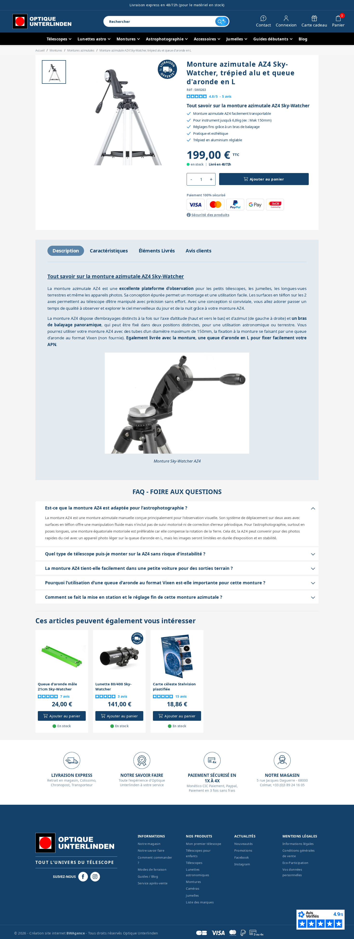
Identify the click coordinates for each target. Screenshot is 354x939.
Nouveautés (243, 844)
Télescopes (194, 863)
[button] (191, 179)
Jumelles (192, 895)
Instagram (242, 864)
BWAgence (76, 933)
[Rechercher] (222, 21)
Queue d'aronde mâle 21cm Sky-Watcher (57, 686)
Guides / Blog (148, 876)
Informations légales (298, 844)
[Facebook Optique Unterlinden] (83, 876)
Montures (193, 882)
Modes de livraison (152, 869)
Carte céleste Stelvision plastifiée (174, 686)
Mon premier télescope (203, 844)
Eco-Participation (295, 863)
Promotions (243, 850)
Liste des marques (200, 902)
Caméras (192, 888)
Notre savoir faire (151, 850)
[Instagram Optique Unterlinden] (95, 876)
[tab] (65, 251)
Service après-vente (153, 883)
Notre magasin (149, 844)
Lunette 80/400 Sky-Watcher (113, 686)
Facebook (241, 857)
